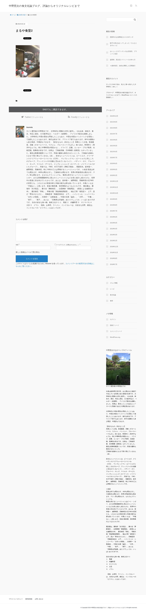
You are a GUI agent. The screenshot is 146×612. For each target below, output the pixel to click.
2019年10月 (114, 193)
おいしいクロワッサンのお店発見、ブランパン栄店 (123, 52)
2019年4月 (113, 229)
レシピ (112, 289)
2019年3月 (113, 235)
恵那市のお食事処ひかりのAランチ (121, 37)
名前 (17, 244)
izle (114, 87)
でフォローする (34, 117)
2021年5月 (113, 146)
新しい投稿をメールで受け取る (28, 252)
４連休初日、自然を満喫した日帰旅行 (122, 66)
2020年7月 (113, 157)
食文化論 (113, 295)
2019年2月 (113, 240)
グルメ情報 (113, 283)
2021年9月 (113, 122)
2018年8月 (113, 258)
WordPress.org (115, 337)
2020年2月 (113, 175)
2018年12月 (114, 246)
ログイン (113, 319)
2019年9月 (113, 199)
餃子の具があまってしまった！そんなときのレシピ (123, 44)
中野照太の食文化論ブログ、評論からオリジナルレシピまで (44, 5)
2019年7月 (113, 211)
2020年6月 (113, 163)
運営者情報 (28, 599)
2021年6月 (113, 140)
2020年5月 (113, 169)
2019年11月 (114, 187)
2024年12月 (114, 116)
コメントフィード (116, 331)
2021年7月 (113, 134)
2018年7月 (113, 264)
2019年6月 (113, 217)
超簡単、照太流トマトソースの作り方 (122, 60)
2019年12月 (114, 181)
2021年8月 (113, 128)
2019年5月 (113, 223)
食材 (111, 301)
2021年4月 (113, 151)
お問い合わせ (39, 599)
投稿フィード (114, 325)
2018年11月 (114, 252)
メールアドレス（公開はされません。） (67, 244)
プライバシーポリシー (16, 599)
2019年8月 (113, 205)
